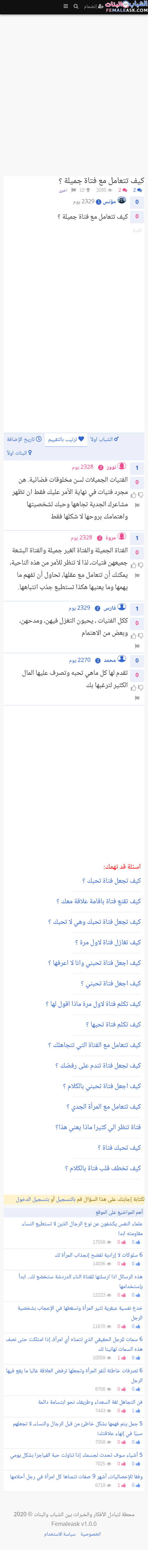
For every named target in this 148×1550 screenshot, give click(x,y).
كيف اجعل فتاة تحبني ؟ (111, 984)
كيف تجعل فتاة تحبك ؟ (111, 881)
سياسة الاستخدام (59, 1534)
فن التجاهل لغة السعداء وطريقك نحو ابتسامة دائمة (90, 1402)
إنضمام (91, 7)
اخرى (63, 191)
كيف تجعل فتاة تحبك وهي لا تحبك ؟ (94, 922)
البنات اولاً (17, 453)
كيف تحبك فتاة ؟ (119, 1148)
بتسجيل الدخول (32, 1199)
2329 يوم (79, 608)
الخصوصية (90, 1534)
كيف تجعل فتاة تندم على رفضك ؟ (98, 1066)
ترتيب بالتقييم (63, 440)
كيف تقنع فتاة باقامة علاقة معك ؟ (98, 902)
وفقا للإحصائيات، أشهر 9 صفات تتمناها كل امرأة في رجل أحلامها (76, 1477)
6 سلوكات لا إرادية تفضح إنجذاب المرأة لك (99, 1255)
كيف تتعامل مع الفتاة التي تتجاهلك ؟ (94, 1045)
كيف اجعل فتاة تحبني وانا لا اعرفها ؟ (94, 963)
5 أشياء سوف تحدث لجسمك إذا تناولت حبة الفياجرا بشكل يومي (76, 1455)
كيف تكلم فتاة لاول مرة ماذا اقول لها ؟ (93, 1004)
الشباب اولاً (102, 440)
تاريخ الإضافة (21, 440)
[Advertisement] (74, 92)
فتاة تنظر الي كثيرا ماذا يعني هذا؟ (98, 1128)
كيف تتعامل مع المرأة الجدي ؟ (103, 1107)
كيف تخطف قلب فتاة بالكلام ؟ (103, 1169)
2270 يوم (80, 660)
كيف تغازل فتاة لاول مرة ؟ (108, 943)
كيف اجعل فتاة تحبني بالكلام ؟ (102, 1087)
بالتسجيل (65, 1199)
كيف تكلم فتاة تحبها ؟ (113, 1025)
